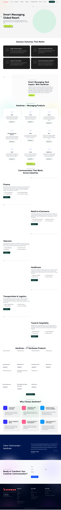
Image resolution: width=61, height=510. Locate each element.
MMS (12, 152)
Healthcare (32, 495)
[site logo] (5, 2)
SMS (12, 114)
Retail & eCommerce (34, 492)
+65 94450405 (6, 494)
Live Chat (18, 492)
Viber (30, 133)
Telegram (18, 496)
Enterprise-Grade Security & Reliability (50, 408)
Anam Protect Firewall (48, 490)
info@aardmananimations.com (7, 496)
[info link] (12, 112)
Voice (30, 114)
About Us (40, 1)
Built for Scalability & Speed (13, 422)
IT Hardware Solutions (34, 1)
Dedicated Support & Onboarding (51, 422)
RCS (49, 133)
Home (12, 1)
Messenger (18, 493)
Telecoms (27, 1)
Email (49, 114)
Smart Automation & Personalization (32, 422)
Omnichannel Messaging (12, 408)
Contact (44, 1)
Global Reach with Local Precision (31, 408)
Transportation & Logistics (34, 496)
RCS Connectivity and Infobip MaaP (50, 495)
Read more (5, 367)
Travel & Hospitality (33, 498)
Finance (32, 490)
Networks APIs (47, 493)
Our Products (16, 1)
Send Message (34, 476)
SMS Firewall (46, 492)
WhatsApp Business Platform (12, 134)
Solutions (21, 1)
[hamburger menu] (57, 2)
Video (30, 152)
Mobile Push (49, 152)
